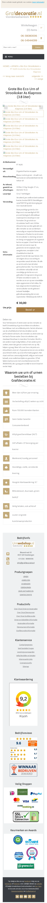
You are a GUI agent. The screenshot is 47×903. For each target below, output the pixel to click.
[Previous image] (6, 107)
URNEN (14, 66)
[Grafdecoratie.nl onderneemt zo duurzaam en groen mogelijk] (25, 868)
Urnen (25, 576)
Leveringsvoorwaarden (25, 652)
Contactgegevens (26, 644)
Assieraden (25, 584)
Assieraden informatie (26, 623)
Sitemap (26, 666)
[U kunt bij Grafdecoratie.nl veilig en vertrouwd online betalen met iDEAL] (12, 794)
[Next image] (41, 107)
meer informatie (38, 2)
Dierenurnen (26, 587)
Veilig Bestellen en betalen (25, 655)
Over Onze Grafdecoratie (25, 616)
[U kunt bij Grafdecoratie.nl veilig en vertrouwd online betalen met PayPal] (36, 794)
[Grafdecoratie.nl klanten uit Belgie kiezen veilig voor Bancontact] (35, 801)
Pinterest (17, 883)
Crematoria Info (26, 663)
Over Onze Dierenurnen (26, 612)
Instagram (8, 883)
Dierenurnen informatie (26, 627)
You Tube (38, 886)
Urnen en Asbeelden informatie (25, 619)
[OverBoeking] (25, 807)
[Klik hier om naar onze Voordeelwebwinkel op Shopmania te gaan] (19, 860)
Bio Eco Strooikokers (29, 66)
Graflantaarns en (25, 591)
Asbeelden (26, 580)
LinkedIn (39, 883)
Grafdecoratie (26, 594)
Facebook (27, 881)
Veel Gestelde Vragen (26, 648)
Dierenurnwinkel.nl (17, 891)
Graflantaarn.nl (31, 891)
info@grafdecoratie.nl (25, 563)
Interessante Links (26, 659)
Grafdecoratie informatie (25, 630)
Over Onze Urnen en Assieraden (26, 608)
